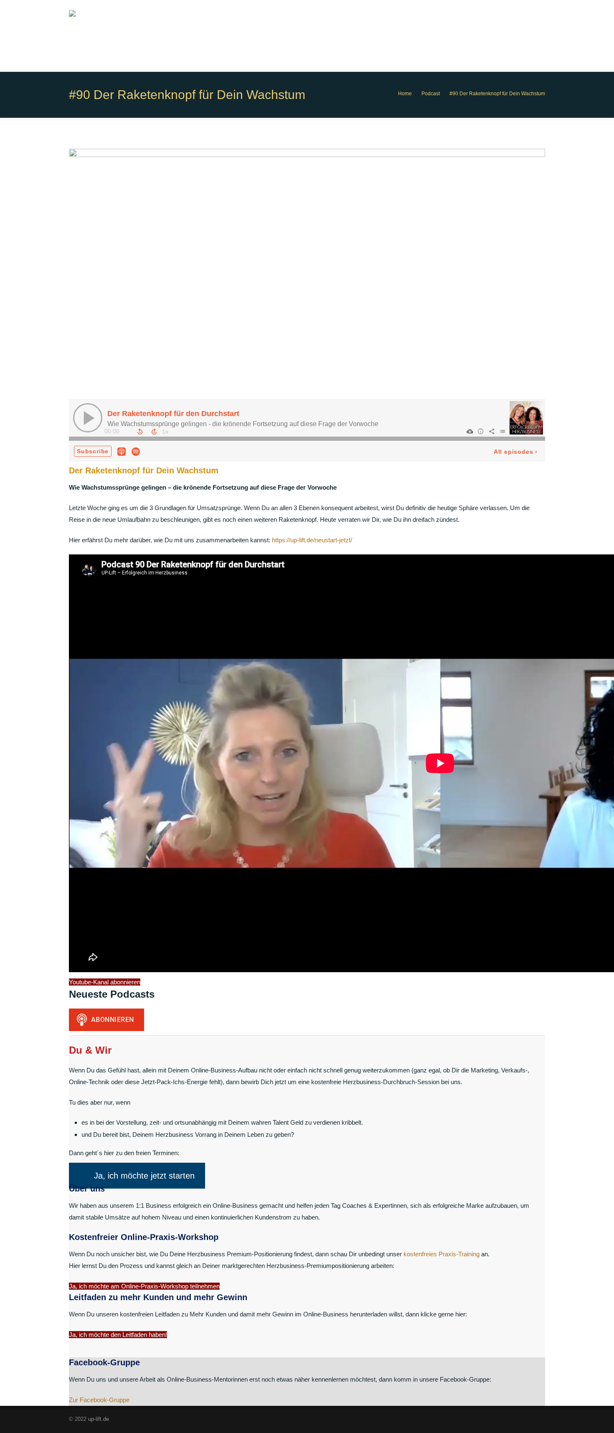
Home (405, 94)
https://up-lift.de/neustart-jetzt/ (312, 540)
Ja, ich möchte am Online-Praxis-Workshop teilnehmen (144, 1286)
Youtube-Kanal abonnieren (104, 982)
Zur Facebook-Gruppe (99, 1399)
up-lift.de (98, 1419)
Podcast (430, 94)
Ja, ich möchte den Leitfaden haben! (118, 1334)
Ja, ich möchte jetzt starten (144, 1175)
